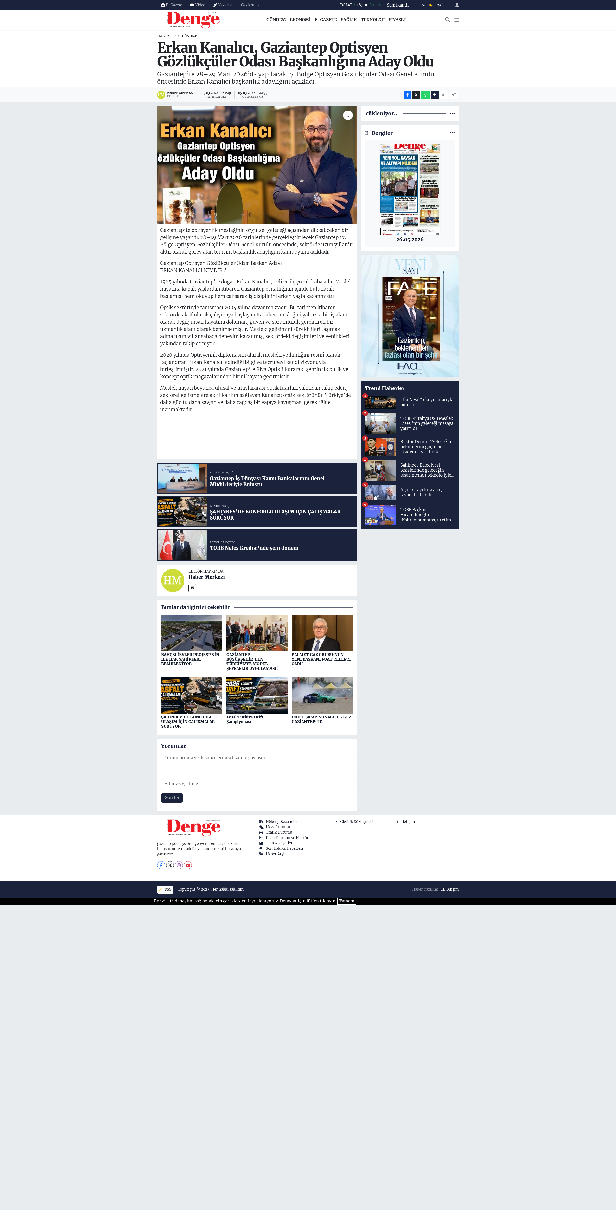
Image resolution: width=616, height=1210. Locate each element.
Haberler (166, 36)
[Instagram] (179, 865)
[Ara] (447, 20)
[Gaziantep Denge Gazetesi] (193, 19)
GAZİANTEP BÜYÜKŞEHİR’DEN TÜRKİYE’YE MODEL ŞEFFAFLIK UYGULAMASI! (252, 661)
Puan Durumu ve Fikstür (287, 837)
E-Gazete (174, 5)
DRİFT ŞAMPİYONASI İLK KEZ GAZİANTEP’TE (321, 719)
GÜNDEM (276, 19)
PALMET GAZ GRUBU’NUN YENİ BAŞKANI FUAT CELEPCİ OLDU (321, 659)
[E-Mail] (192, 588)
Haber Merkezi (206, 577)
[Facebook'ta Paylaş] (407, 95)
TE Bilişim (450, 889)
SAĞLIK (349, 19)
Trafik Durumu (279, 832)
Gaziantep (250, 5)
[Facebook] (161, 865)
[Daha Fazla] (435, 95)
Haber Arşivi (277, 854)
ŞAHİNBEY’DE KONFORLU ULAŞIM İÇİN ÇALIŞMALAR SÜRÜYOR (188, 722)
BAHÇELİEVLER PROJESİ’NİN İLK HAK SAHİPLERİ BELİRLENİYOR (190, 659)
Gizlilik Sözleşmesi (356, 821)
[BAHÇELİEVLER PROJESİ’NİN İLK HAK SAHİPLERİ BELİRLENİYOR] (191, 632)
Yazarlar (225, 5)
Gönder (172, 797)
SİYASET (397, 19)
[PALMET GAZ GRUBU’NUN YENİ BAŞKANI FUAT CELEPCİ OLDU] (322, 632)
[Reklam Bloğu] (410, 315)
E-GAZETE (326, 19)
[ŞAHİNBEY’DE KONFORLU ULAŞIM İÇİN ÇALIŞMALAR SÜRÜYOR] (191, 695)
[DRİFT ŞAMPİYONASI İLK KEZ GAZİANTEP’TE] (322, 695)
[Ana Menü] (456, 20)
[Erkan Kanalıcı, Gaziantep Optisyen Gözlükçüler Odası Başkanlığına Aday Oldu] (257, 165)
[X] (170, 865)
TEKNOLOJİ (373, 19)
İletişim (408, 821)
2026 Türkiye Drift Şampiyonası (244, 719)
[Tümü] (452, 113)
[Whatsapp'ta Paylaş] (425, 95)
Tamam (346, 901)
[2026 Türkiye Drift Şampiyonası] (257, 695)
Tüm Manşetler (279, 843)
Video (200, 5)
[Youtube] (188, 865)
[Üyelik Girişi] (455, 5)
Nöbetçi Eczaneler (282, 821)
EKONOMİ (300, 19)
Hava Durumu (278, 827)
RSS (167, 889)
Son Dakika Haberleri (284, 848)
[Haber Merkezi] (172, 580)
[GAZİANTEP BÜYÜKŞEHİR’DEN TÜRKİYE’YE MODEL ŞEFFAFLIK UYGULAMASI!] (257, 632)
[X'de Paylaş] (416, 95)
